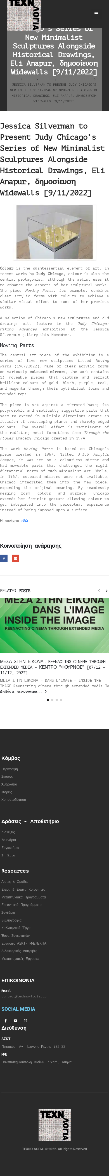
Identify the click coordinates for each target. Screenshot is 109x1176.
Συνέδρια (8, 913)
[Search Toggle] (81, 14)
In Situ (8, 855)
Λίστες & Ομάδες (14, 882)
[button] (98, 590)
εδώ (25, 521)
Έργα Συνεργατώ (14, 936)
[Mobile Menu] (96, 14)
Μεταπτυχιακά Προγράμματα (23, 897)
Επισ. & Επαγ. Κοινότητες (23, 889)
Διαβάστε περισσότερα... (22, 691)
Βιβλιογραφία (11, 920)
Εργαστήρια (10, 848)
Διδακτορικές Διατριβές (19, 951)
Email (15, 558)
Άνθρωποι (9, 784)
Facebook (4, 558)
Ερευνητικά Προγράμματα (21, 905)
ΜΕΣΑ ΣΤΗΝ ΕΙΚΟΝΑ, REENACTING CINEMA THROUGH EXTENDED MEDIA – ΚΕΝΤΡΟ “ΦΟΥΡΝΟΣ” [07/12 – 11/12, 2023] (52, 667)
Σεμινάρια (8, 840)
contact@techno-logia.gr (23, 996)
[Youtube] (15, 1020)
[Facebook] (5, 1020)
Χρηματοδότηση (13, 800)
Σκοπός (7, 777)
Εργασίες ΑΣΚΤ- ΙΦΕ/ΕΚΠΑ (23, 943)
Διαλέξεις (8, 832)
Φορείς (6, 792)
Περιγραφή (9, 769)
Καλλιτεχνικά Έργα (15, 928)
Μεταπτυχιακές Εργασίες (20, 959)
